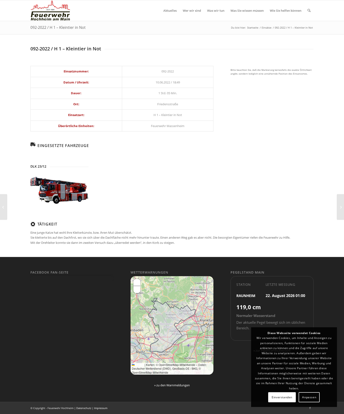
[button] (136, 282)
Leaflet (139, 365)
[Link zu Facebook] (310, 407)
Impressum (100, 408)
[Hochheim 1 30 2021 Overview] (59, 190)
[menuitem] (170, 10)
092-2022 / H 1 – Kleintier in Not (58, 27)
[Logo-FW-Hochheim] (50, 10)
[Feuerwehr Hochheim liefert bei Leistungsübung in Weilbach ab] (3, 207)
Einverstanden (282, 397)
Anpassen (309, 397)
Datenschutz (83, 408)
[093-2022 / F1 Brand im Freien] (340, 207)
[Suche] (309, 10)
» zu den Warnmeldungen (172, 385)
